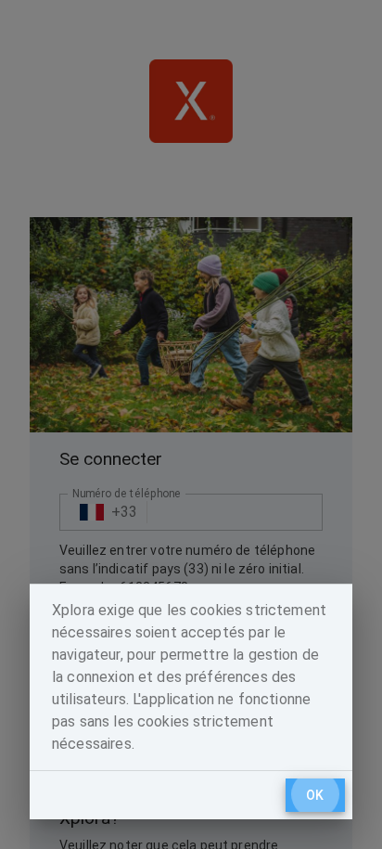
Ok (315, 795)
